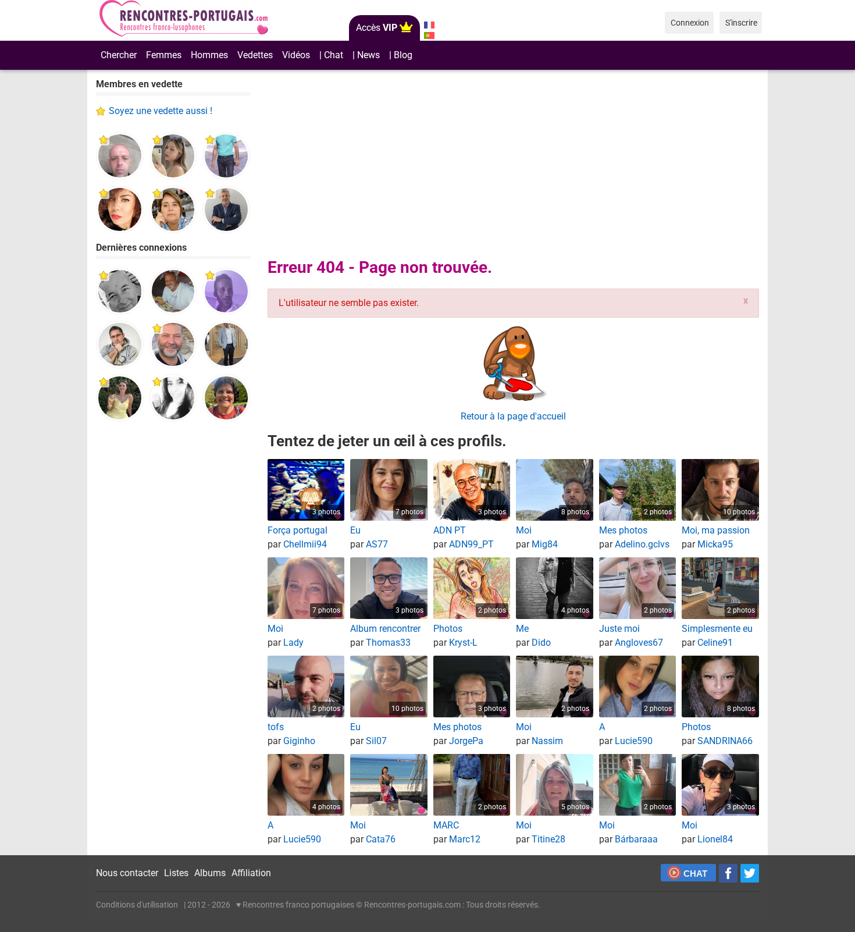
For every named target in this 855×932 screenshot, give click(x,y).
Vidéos (296, 55)
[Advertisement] (173, 610)
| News (366, 55)
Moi (524, 530)
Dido (541, 642)
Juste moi (619, 628)
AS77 (377, 544)
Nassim (547, 740)
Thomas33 (388, 642)
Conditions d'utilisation (137, 904)
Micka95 (715, 544)
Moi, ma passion (716, 530)
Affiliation (251, 872)
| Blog (400, 55)
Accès (376, 27)
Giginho (299, 740)
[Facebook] (728, 873)
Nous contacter (127, 872)
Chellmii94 (305, 544)
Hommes (209, 55)
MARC (446, 825)
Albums (210, 872)
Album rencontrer (385, 628)
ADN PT (449, 530)
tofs (276, 726)
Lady (293, 642)
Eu (355, 530)
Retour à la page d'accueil (513, 416)
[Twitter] (749, 873)
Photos (447, 628)
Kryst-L (463, 642)
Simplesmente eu (717, 628)
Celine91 (715, 642)
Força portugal (297, 530)
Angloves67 (639, 642)
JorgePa (466, 740)
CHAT (695, 873)
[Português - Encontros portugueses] (429, 35)
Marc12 (464, 839)
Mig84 (545, 544)
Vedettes (255, 55)
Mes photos (623, 530)
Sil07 (376, 740)
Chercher (119, 55)
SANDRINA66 (725, 740)
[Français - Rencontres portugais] (429, 25)
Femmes (163, 55)
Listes (176, 872)
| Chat (331, 55)
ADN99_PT (471, 544)
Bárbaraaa (636, 839)
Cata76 (381, 839)
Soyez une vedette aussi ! (160, 110)
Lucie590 (634, 740)
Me (522, 628)
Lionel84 (715, 839)
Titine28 (548, 839)
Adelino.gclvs (642, 544)
